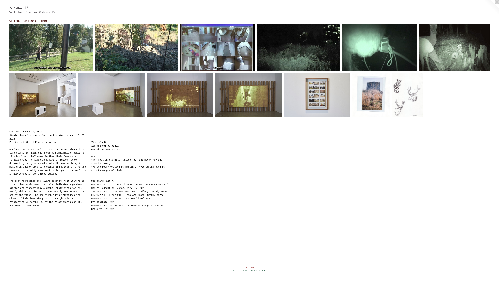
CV (53, 12)
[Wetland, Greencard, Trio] (51, 47)
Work (12, 12)
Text (21, 12)
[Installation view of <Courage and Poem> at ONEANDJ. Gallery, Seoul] (42, 95)
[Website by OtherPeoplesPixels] (491, 8)
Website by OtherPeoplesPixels (249, 270)
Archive (31, 12)
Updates (44, 12)
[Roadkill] (407, 95)
